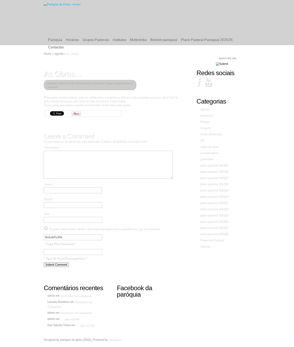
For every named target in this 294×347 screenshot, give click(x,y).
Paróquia (55, 40)
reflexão (205, 246)
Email (48, 198)
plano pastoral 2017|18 (214, 183)
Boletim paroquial (163, 40)
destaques (97, 83)
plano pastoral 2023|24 (214, 221)
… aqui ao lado (69, 318)
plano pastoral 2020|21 (214, 202)
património (206, 158)
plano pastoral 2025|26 (214, 233)
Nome (48, 184)
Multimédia (138, 40)
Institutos (119, 40)
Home (47, 53)
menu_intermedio (210, 133)
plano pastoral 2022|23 (214, 215)
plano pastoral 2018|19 (214, 190)
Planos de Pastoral (212, 240)
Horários (72, 40)
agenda (58, 53)
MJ (202, 140)
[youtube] (208, 84)
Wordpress (114, 339)
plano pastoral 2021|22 (214, 208)
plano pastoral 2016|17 (214, 177)
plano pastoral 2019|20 (214, 196)
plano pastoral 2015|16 (214, 171)
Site (46, 213)
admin (60, 83)
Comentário (52, 147)
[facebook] (198, 84)
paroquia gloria (121, 83)
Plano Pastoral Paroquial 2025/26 (207, 40)
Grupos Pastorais (96, 40)
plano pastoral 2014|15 (214, 165)
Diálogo (108, 83)
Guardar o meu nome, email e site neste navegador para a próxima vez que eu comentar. (104, 228)
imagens (205, 127)
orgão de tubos (209, 146)
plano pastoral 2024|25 (214, 227)
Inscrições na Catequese (75, 295)
